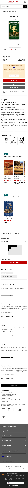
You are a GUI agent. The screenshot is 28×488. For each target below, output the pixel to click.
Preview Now (10, 49)
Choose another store (13, 485)
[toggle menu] (2, 1)
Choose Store (14, 75)
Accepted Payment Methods (10, 451)
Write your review (14, 262)
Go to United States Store (16, 483)
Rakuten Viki (9, 466)
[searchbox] (14, 6)
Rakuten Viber (17, 466)
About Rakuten (17, 471)
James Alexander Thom (15, 47)
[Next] (25, 172)
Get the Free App (6, 445)
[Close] (26, 473)
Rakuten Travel (20, 468)
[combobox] (7, 273)
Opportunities (6, 431)
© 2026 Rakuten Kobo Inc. (8, 461)
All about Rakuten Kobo (9, 426)
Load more (14, 385)
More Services (9, 471)
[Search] (25, 6)
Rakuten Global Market (9, 468)
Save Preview (20, 49)
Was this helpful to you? (7, 295)
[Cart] (25, 1)
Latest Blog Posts (7, 435)
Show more (23, 309)
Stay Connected (6, 440)
